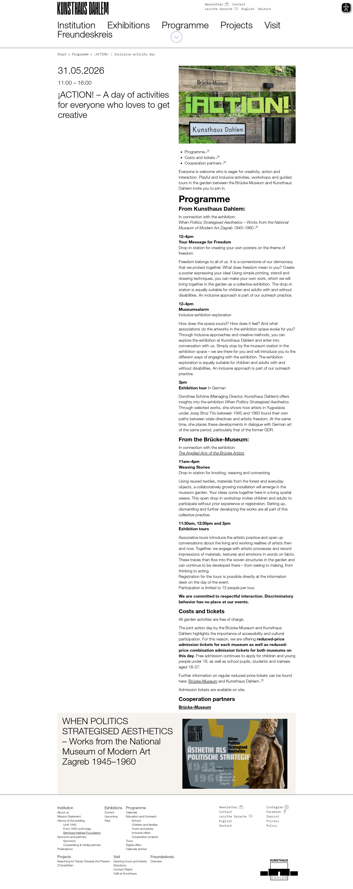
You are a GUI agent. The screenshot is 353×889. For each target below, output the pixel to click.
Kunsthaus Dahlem (242, 681)
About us (63, 812)
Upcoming (111, 816)
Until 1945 (69, 824)
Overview (156, 861)
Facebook (273, 812)
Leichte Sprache (218, 9)
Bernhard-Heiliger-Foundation (82, 833)
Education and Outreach (141, 816)
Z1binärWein (65, 865)
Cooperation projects (145, 837)
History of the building (71, 820)
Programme (185, 24)
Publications (65, 849)
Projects (236, 24)
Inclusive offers (141, 833)
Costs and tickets (200, 157)
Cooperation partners (203, 162)
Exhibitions (128, 24)
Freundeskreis (85, 34)
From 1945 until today (77, 828)
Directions (119, 865)
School (136, 820)
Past (107, 820)
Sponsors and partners (71, 837)
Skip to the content (12, 2)
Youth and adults (142, 828)
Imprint (272, 816)
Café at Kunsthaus (125, 873)
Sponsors (69, 841)
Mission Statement (69, 816)
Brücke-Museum (202, 681)
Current (109, 812)
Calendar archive (136, 849)
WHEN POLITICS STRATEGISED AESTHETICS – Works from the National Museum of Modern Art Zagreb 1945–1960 (117, 741)
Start (62, 54)
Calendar (131, 812)
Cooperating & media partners (82, 845)
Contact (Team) (122, 869)
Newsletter (214, 4)
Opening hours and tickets (130, 861)
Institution (76, 24)
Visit (273, 24)
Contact (238, 4)
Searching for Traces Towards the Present (83, 861)
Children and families (145, 824)
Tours (129, 841)
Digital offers (133, 845)
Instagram (274, 807)
